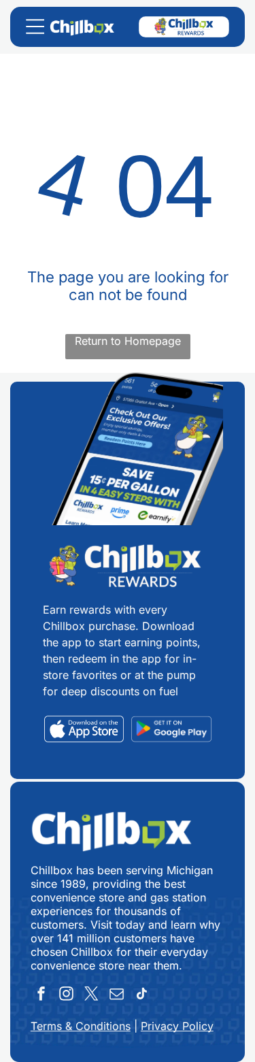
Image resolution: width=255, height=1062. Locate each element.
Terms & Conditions (81, 1026)
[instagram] (67, 995)
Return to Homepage (128, 341)
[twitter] (92, 995)
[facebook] (41, 995)
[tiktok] (142, 995)
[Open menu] (35, 26)
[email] (117, 995)
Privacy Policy (177, 1026)
